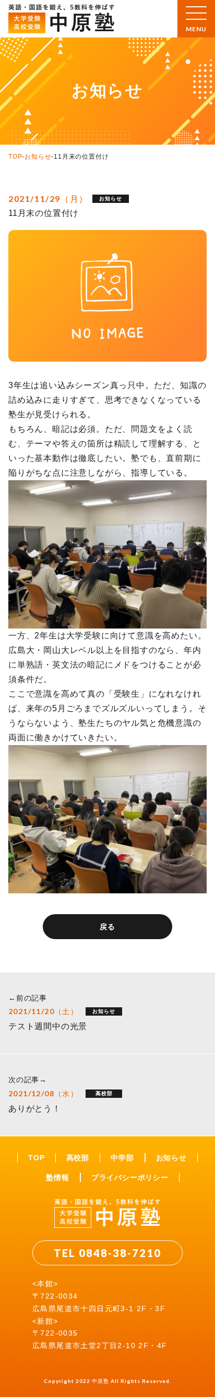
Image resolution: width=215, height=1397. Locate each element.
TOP (15, 156)
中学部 (122, 1158)
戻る (107, 926)
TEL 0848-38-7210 (107, 1253)
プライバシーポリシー (130, 1177)
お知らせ (38, 156)
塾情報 (57, 1177)
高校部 (77, 1158)
